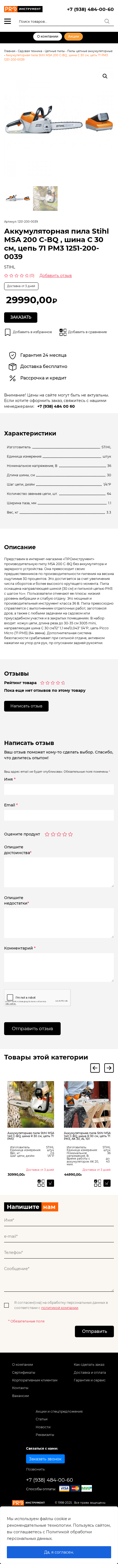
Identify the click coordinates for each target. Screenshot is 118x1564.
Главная (9, 51)
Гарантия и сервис (90, 1380)
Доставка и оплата (90, 1372)
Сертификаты (23, 1372)
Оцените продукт (22, 834)
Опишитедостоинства (18, 850)
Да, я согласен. (59, 1552)
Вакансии (20, 1396)
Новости (43, 1427)
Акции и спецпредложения (59, 1411)
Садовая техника (30, 51)
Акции (73, 36)
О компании (47, 36)
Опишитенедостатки (16, 901)
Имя (10, 779)
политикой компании (59, 1308)
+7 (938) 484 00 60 (56, 406)
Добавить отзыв (56, 275)
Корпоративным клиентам (34, 1380)
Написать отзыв (26, 706)
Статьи (41, 1419)
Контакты (20, 1388)
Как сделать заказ (89, 1364)
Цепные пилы (55, 51)
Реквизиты (45, 1435)
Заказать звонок (45, 1459)
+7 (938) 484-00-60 (90, 9)
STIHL (9, 267)
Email (11, 805)
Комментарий (20, 948)
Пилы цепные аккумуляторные (90, 51)
